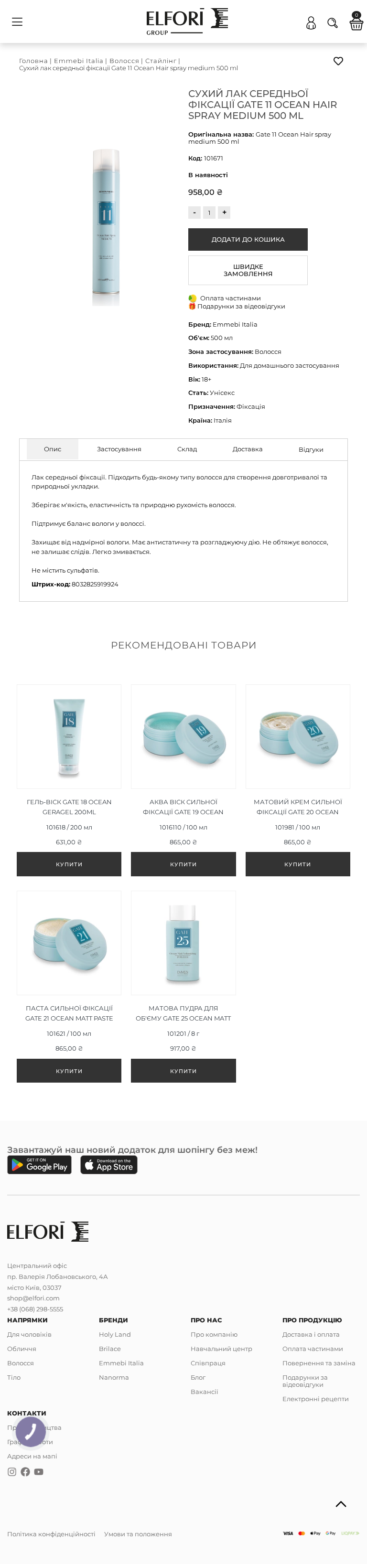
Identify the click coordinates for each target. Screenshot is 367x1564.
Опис (52, 449)
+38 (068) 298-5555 (35, 1309)
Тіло (14, 1377)
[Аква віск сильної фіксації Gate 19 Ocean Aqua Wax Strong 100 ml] (183, 782)
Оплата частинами (312, 1348)
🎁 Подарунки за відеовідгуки (236, 306)
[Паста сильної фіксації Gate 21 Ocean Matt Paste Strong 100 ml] (69, 989)
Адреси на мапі (32, 1456)
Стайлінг (161, 60)
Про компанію (214, 1334)
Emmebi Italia (79, 60)
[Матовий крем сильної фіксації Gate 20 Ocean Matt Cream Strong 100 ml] (298, 782)
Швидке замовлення (248, 270)
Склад (187, 449)
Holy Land (115, 1334)
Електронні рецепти (315, 1399)
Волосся (124, 60)
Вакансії (204, 1391)
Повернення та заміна (319, 1363)
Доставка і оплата (311, 1334)
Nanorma (114, 1377)
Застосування (119, 449)
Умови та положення (138, 1534)
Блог (198, 1377)
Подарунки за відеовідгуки (305, 1380)
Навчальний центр (221, 1348)
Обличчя (21, 1348)
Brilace (110, 1348)
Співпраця (208, 1363)
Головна (33, 60)
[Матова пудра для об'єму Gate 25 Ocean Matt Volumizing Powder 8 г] (183, 989)
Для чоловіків (29, 1334)
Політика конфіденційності (51, 1534)
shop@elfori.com (33, 1298)
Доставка (248, 449)
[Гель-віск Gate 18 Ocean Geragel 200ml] (69, 782)
